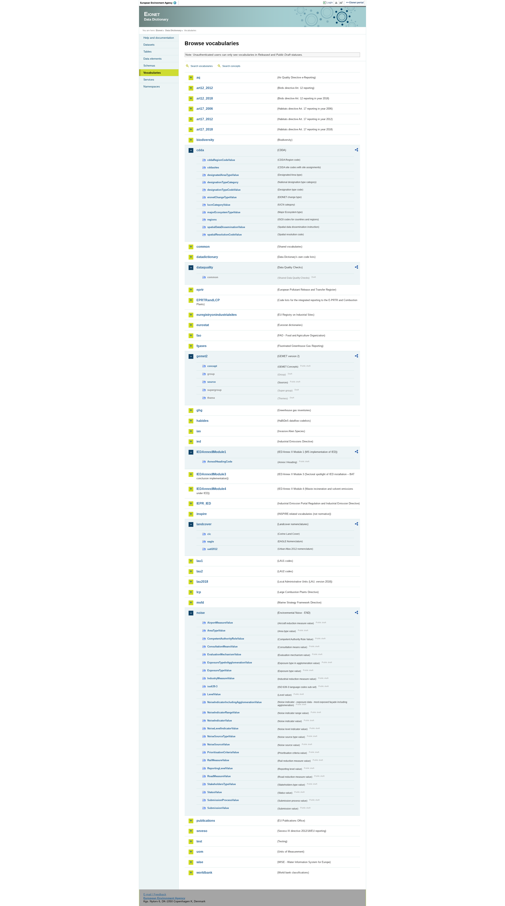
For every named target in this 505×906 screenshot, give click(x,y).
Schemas (149, 65)
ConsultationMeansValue (222, 646)
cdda (200, 150)
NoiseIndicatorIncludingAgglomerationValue (234, 702)
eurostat (202, 325)
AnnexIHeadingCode (219, 461)
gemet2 (202, 356)
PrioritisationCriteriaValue (223, 752)
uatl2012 (212, 549)
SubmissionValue (218, 808)
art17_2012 (204, 119)
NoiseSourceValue (218, 744)
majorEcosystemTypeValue (223, 212)
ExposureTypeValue (219, 670)
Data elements (152, 58)
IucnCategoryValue (218, 204)
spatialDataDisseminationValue (226, 227)
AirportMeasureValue (220, 622)
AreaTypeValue (216, 630)
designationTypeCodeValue (223, 189)
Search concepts (231, 66)
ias (198, 431)
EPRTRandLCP (208, 300)
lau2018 (202, 581)
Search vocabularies (202, 66)
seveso (201, 831)
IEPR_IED (203, 503)
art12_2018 (204, 98)
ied (198, 441)
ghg (199, 410)
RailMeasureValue (218, 760)
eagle (210, 541)
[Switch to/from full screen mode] (342, 3)
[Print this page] (337, 3)
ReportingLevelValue (220, 768)
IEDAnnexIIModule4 (211, 489)
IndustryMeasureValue (220, 678)
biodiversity (205, 140)
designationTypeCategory (222, 182)
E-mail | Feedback (154, 894)
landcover (203, 524)
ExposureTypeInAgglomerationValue (229, 662)
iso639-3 (212, 686)
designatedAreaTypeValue (223, 175)
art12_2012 (204, 88)
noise (200, 612)
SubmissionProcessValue (223, 800)
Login (330, 2)
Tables (147, 51)
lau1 (199, 561)
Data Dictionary (173, 30)
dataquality (204, 267)
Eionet (159, 30)
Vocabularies (152, 72)
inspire (201, 514)
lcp (198, 592)
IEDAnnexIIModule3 (211, 474)
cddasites (213, 167)
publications (205, 820)
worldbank (204, 872)
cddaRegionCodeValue (221, 160)
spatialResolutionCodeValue (224, 234)
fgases (201, 346)
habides (202, 420)
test (199, 841)
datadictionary (207, 257)
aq (198, 77)
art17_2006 (204, 108)
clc (209, 534)
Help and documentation (158, 37)
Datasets (148, 44)
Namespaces (151, 86)
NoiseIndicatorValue (219, 720)
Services (148, 79)
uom (199, 851)
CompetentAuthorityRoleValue (225, 638)
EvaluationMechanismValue (224, 654)
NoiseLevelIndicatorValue (222, 728)
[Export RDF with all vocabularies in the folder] (356, 150)
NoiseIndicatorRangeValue (223, 712)
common (203, 246)
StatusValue (214, 792)
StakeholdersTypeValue (221, 784)
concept (212, 366)
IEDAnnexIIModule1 (211, 452)
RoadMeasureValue (219, 776)
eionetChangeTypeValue (222, 197)
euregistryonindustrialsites (216, 314)
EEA (159, 3)
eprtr (200, 289)
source (211, 381)
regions (212, 219)
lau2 (199, 571)
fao (198, 335)
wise (199, 862)
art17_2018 (204, 129)
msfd (200, 602)
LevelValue (214, 694)
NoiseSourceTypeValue (221, 736)
